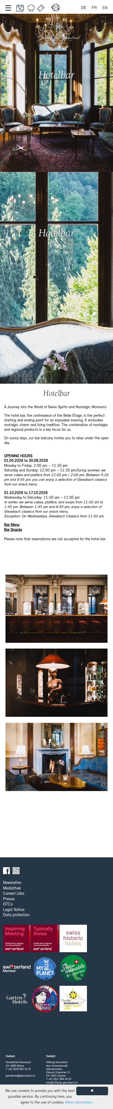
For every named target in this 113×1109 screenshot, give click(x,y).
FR (94, 8)
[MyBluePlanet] (45, 970)
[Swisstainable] (74, 970)
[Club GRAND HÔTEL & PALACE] (45, 1000)
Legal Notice (13, 910)
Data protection (16, 915)
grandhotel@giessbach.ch (20, 1075)
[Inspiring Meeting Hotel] (17, 940)
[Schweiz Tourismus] (17, 970)
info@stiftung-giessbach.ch (62, 1082)
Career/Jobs (13, 894)
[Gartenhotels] (17, 1000)
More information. (79, 1102)
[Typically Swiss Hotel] (45, 940)
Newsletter (12, 883)
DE (83, 8)
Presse (9, 899)
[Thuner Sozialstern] (74, 1000)
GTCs (8, 904)
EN (105, 8)
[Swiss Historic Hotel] (74, 940)
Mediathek (12, 888)
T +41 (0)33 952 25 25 (18, 1069)
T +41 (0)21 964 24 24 (58, 1079)
